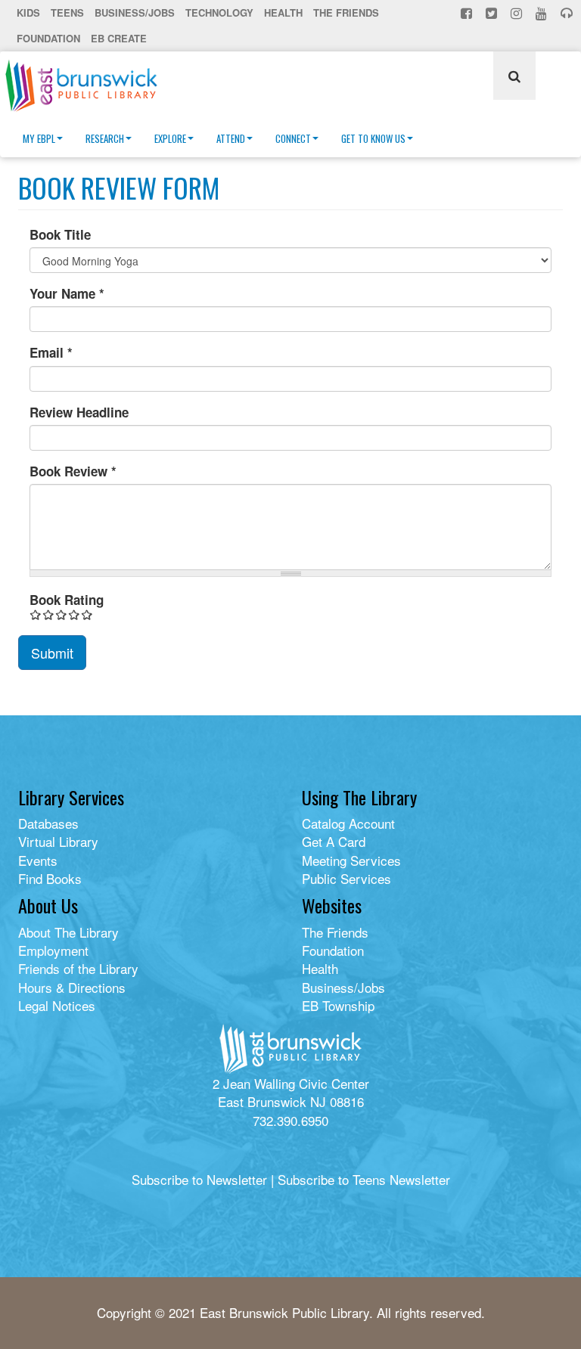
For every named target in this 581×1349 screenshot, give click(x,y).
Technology (219, 12)
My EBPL (39, 138)
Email (51, 352)
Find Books (50, 878)
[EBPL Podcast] (568, 13)
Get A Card (333, 841)
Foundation (48, 38)
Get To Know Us (373, 138)
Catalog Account (348, 823)
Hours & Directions (72, 987)
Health (283, 12)
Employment (53, 950)
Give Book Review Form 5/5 (87, 614)
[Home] (87, 85)
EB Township (338, 1005)
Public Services (346, 878)
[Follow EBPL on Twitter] (492, 13)
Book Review (73, 471)
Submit (52, 652)
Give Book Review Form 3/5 (61, 614)
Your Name (67, 293)
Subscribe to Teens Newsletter (364, 1179)
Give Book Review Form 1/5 (36, 614)
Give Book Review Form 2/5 (48, 614)
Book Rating (67, 600)
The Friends (346, 12)
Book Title (60, 234)
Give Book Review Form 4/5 (74, 614)
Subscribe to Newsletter (199, 1179)
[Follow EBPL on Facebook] (467, 13)
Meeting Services (351, 860)
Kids (28, 12)
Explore (170, 138)
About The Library (68, 932)
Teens (67, 12)
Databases (48, 823)
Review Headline (79, 412)
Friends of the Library (78, 968)
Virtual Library (58, 841)
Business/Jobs (135, 12)
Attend (230, 138)
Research (104, 138)
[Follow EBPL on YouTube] (542, 13)
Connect (293, 138)
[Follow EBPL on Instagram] (517, 13)
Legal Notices (56, 1005)
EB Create (119, 38)
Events (37, 860)
